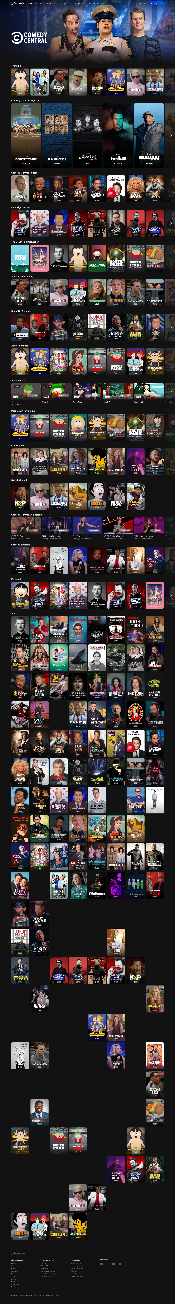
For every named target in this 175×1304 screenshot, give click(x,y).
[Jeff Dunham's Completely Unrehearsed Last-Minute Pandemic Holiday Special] (20, 913)
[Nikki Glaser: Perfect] (116, 1055)
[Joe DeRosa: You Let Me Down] (59, 942)
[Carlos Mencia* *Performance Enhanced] (20, 714)
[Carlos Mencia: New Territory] (39, 714)
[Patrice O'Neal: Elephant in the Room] (39, 1084)
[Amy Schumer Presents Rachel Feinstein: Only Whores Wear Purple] (155, 629)
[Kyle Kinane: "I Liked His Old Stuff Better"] (97, 998)
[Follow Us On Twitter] (107, 1264)
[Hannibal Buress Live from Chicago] (155, 856)
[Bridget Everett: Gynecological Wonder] (97, 686)
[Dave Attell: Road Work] (116, 800)
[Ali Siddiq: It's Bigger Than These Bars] (97, 629)
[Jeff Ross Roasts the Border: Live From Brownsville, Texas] (116, 913)
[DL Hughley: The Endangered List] (39, 800)
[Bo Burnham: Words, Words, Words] (78, 686)
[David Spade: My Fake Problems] (136, 800)
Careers (73, 1271)
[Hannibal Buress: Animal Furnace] (136, 856)
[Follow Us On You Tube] (113, 1264)
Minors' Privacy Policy (48, 1274)
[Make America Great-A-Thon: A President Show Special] (20, 1027)
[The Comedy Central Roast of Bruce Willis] (59, 743)
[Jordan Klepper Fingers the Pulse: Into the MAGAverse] (78, 970)
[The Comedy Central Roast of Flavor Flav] (116, 743)
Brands (13, 1279)
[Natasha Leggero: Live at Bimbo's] (155, 1027)
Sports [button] (86, 3)
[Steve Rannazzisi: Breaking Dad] (155, 1140)
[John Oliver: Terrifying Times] (155, 942)
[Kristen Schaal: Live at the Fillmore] (20, 998)
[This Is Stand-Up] (20, 1197)
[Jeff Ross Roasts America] (59, 913)
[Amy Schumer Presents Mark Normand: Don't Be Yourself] (136, 629)
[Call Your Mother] (155, 686)
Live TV (77, 3)
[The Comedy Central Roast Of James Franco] (136, 743)
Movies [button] (50, 3)
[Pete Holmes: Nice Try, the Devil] (116, 1084)
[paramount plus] (18, 3)
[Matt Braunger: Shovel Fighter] (59, 1027)
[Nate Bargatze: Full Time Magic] (20, 1055)
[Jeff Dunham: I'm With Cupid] (155, 885)
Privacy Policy (45, 1268)
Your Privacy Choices (48, 1271)
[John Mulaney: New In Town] (116, 942)
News (96, 3)
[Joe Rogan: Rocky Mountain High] (97, 942)
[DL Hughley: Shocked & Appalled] (20, 800)
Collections (15, 1271)
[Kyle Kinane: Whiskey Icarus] (136, 998)
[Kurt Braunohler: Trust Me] (59, 998)
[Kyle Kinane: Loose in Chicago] (116, 998)
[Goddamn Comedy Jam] (97, 856)
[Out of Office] (20, 1084)
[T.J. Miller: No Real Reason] (59, 1169)
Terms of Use (45, 1263)
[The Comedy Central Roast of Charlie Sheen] (78, 743)
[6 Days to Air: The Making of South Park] (20, 629)
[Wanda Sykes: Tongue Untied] (97, 1226)
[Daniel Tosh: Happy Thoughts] (97, 800)
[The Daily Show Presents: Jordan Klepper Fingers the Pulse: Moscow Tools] (97, 970)
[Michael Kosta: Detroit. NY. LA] (78, 1027)
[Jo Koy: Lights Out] (39, 942)
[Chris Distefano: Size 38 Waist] (97, 714)
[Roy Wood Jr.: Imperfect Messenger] (78, 1112)
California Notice (46, 1276)
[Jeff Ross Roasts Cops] (78, 913)
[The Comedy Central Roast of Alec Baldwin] (20, 743)
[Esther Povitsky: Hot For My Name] (20, 856)
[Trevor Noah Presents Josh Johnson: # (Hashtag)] (155, 1197)
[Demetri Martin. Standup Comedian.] (20, 828)
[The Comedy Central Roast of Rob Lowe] (39, 771)
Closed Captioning (77, 1266)
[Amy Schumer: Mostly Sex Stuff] (39, 657)
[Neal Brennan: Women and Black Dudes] (59, 1055)
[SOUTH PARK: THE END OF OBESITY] (78, 1140)
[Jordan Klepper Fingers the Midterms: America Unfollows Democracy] (59, 970)
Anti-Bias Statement (77, 1276)
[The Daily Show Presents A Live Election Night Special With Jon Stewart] (59, 800)
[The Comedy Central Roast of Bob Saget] (39, 743)
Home (30, 3)
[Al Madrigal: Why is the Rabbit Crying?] (78, 629)
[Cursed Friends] (155, 771)
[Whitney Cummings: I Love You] (116, 1226)
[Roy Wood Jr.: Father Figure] (59, 1112)
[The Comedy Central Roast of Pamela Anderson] (20, 771)
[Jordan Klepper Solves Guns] (20, 970)
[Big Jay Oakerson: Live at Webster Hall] (39, 686)
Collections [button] (64, 3)
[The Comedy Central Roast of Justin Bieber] (155, 743)
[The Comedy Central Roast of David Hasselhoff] (97, 743)
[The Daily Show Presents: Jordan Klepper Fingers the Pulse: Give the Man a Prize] (136, 1169)
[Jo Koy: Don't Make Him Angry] (20, 942)
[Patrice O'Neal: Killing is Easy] (59, 1084)
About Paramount (76, 1274)
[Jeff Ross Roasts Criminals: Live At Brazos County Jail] (97, 913)
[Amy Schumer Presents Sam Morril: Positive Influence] (20, 657)
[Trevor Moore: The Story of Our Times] (136, 1197)
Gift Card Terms (46, 1266)
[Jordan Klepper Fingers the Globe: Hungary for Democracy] (39, 970)
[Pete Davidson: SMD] (97, 1084)
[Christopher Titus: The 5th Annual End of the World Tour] (136, 714)
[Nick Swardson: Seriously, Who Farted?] (78, 1055)
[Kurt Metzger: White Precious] (78, 998)
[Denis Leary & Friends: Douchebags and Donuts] (39, 828)
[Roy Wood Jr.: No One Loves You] (97, 1112)
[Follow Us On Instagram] (119, 1264)
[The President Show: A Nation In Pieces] (136, 1084)
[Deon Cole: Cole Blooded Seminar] (59, 828)
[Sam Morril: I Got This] (97, 1140)
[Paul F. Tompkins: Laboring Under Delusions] (78, 1084)
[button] (20, 82)
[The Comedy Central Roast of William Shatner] (59, 771)
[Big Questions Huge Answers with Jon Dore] (59, 686)
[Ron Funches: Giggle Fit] (39, 1112)
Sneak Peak (15, 1284)
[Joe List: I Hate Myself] (78, 942)
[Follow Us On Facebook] (101, 1264)
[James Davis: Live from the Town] (116, 885)
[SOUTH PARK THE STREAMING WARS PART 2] (20, 1140)
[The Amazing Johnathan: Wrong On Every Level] (116, 629)
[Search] (103, 3)
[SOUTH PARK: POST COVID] (155, 1112)
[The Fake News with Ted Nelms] (78, 856)
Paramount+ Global (17, 1287)
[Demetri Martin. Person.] (155, 800)
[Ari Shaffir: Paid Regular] (97, 657)
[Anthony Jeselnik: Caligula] (78, 657)
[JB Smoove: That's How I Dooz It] (97, 885)
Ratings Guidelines (77, 1268)
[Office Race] (155, 1055)
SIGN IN (142, 3)
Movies (13, 1268)
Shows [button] (39, 3)
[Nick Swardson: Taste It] (97, 1055)
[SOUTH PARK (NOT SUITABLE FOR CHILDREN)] (59, 1140)
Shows (13, 1266)
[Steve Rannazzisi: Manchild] (20, 1169)
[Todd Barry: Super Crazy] (59, 1197)
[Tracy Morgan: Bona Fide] (97, 1197)
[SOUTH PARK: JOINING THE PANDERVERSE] (39, 1140)
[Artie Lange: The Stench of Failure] (116, 657)
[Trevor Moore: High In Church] (116, 1197)
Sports (13, 1276)
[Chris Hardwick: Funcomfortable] (116, 714)
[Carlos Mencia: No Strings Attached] (59, 714)
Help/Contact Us (76, 1263)
